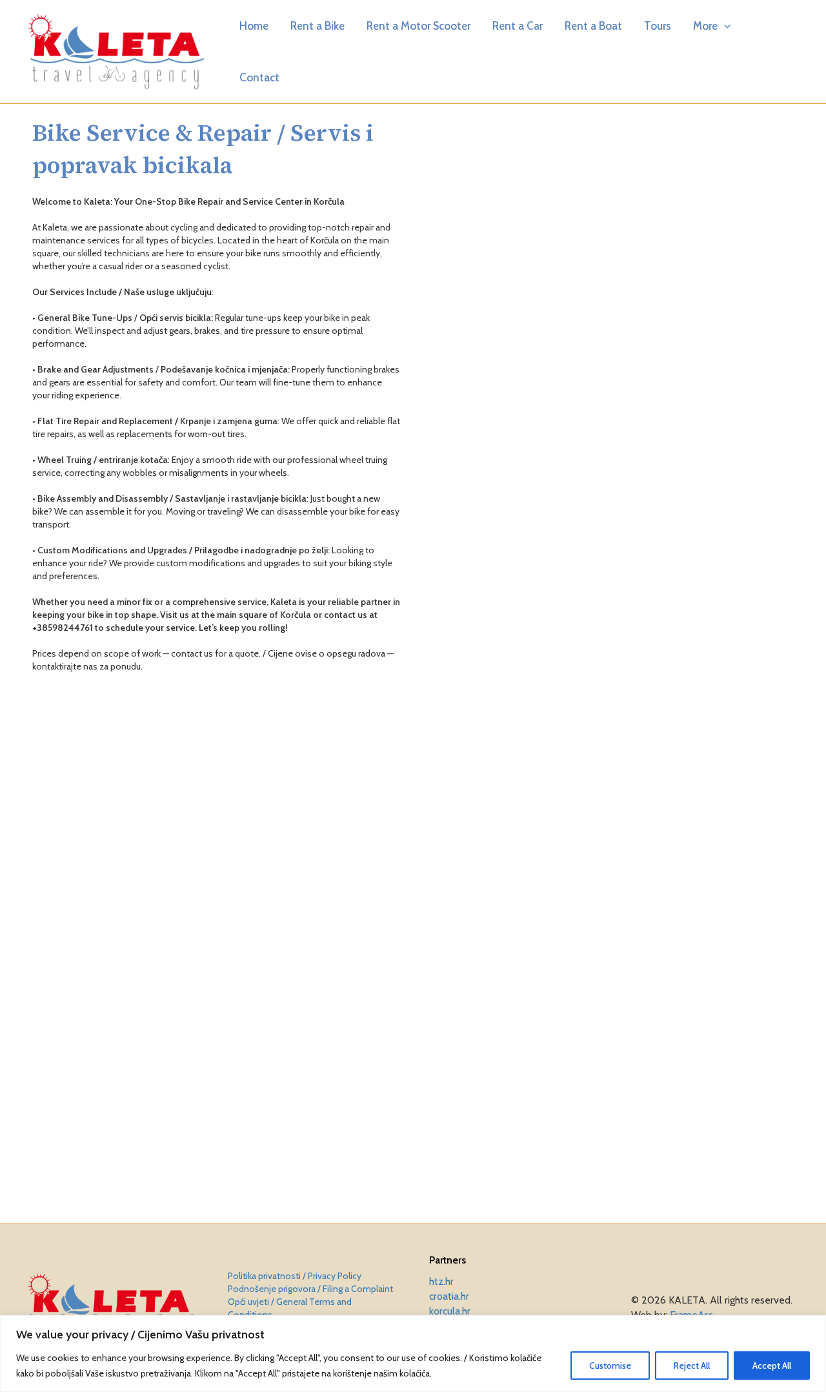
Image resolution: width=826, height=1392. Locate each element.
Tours (657, 25)
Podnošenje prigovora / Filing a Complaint (310, 1289)
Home (253, 25)
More (705, 25)
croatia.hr (449, 1296)
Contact (259, 77)
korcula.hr (449, 1311)
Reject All (692, 1365)
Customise (610, 1365)
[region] (413, 1353)
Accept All (771, 1365)
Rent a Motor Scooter (418, 25)
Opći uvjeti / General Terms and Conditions (290, 1308)
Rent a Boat (593, 25)
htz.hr (441, 1281)
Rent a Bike (317, 25)
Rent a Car (517, 25)
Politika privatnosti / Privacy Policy (294, 1276)
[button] (724, 26)
